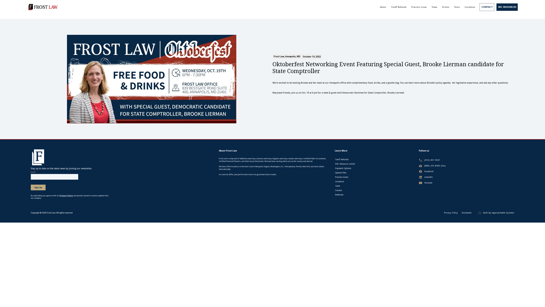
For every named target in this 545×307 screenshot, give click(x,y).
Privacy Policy (451, 213)
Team (434, 7)
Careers (338, 190)
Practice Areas (419, 7)
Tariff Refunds (398, 7)
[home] (42, 7)
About (383, 7)
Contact (487, 7)
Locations (470, 7)
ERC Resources (507, 7)
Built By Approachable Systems (498, 213)
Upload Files (340, 173)
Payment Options (343, 168)
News (457, 7)
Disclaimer (467, 213)
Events (445, 7)
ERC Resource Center (345, 164)
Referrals (339, 195)
